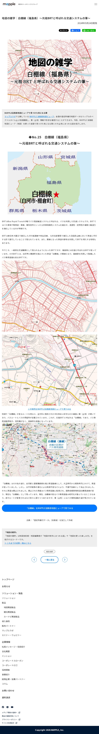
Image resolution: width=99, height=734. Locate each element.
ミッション (7, 656)
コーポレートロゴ (9, 665)
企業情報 (6, 641)
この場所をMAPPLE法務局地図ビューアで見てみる (49, 409)
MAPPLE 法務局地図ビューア (41, 116)
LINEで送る (89, 30)
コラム (5, 683)
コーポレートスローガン (12, 660)
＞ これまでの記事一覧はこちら (18, 543)
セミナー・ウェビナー (11, 635)
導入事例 (6, 621)
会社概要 (6, 651)
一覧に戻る (49, 559)
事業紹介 (6, 674)
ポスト (64, 30)
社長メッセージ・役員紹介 (13, 646)
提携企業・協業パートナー (13, 679)
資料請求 (6, 697)
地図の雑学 (49, 551)
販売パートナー (8, 625)
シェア (76, 30)
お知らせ (6, 586)
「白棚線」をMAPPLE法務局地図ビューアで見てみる (49, 508)
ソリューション (8, 598)
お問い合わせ (8, 690)
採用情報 (6, 670)
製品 (4, 602)
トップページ (8, 579)
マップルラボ (10, 116)
